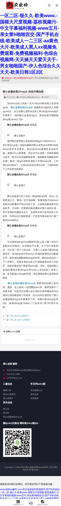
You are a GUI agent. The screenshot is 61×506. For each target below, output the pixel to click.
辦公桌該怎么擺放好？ (20, 316)
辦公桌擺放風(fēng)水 (23, 78)
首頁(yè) (8, 78)
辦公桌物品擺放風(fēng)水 (22, 283)
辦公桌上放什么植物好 (20, 320)
